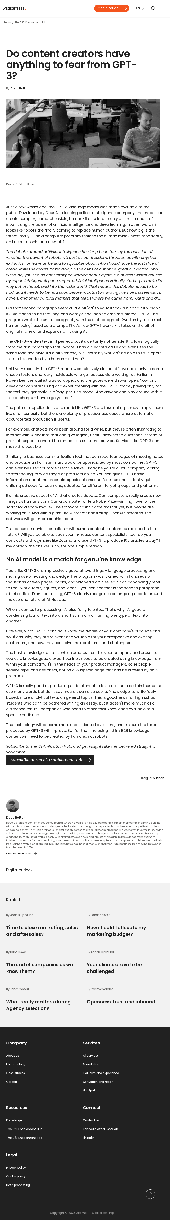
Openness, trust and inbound (121, 996)
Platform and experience (101, 1073)
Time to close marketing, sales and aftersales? (42, 925)
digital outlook (152, 778)
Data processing (18, 1185)
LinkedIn (88, 1138)
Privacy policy (16, 1167)
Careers (12, 1082)
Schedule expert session (100, 1129)
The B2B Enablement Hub (24, 1129)
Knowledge (14, 1120)
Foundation (91, 1064)
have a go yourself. (54, 397)
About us (12, 1056)
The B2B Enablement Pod (24, 1138)
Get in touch (108, 8)
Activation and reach (98, 1082)
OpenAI (51, 212)
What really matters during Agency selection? (38, 999)
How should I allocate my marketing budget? (116, 925)
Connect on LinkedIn (19, 853)
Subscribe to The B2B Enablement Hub (46, 759)
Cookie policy (16, 1176)
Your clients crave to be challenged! (114, 962)
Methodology (15, 1064)
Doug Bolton (19, 88)
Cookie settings (103, 1213)
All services (91, 1056)
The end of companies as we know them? (39, 962)
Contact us (91, 1120)
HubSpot (89, 1090)
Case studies (15, 1073)
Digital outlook (19, 869)
